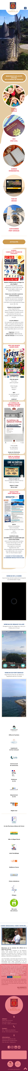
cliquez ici (12, 973)
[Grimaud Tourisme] (14, 729)
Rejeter (10, 977)
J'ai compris (17, 977)
